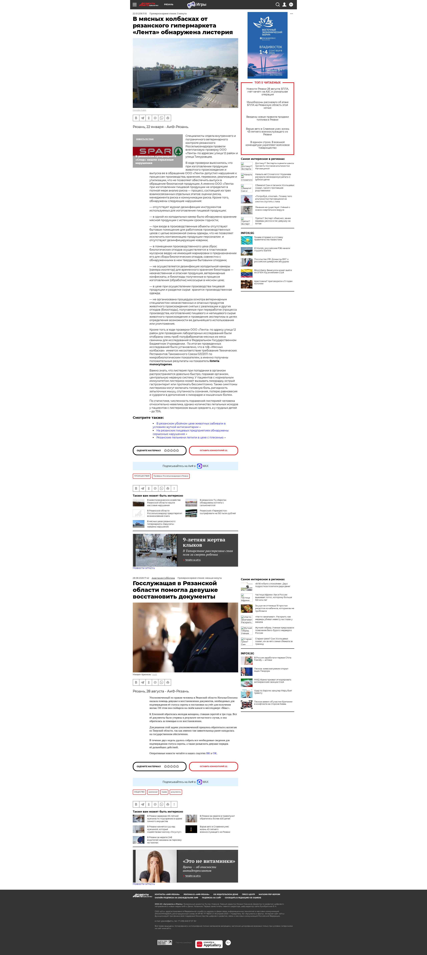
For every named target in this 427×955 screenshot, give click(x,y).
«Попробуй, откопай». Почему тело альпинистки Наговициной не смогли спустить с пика (273, 199)
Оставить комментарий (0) (213, 450)
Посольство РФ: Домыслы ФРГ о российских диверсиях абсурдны (271, 260)
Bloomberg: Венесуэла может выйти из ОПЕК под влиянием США (273, 271)
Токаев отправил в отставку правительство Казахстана (268, 238)
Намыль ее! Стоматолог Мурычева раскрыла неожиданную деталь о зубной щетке (273, 177)
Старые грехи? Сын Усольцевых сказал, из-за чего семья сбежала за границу (274, 641)
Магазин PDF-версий (269, 894)
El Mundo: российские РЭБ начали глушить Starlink (272, 249)
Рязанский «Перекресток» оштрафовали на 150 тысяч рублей (218, 512)
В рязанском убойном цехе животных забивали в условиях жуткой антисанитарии (189, 425)
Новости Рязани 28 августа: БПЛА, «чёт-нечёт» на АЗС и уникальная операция (268, 91)
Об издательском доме (225, 894)
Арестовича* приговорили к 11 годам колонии (273, 282)
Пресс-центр (248, 894)
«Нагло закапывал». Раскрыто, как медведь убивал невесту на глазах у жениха (274, 619)
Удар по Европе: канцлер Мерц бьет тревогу (273, 692)
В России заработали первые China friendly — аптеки (272, 659)
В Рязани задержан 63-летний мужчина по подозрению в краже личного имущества (164, 819)
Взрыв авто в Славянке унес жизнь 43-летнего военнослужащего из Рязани (267, 131)
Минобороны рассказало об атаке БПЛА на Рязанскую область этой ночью (268, 105)
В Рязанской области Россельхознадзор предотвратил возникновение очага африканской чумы (157, 514)
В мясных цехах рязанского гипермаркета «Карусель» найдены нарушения (161, 524)
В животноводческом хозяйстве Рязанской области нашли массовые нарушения (163, 503)
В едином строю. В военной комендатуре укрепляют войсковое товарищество (268, 145)
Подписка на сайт (211, 898)
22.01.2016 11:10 (140, 13)
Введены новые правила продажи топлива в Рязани (267, 118)
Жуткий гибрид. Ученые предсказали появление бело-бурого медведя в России (274, 630)
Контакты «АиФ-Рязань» (167, 894)
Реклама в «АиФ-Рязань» (196, 894)
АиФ (154, 674)
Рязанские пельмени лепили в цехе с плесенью (190, 437)
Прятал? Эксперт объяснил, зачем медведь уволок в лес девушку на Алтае (273, 221)
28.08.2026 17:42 (141, 578)
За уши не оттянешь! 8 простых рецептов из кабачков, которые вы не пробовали (274, 608)
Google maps (139, 110)
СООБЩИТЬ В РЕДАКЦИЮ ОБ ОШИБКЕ (243, 898)
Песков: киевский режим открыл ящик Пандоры (271, 670)
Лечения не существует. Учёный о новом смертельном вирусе (272, 208)
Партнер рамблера (183, 943)
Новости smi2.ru (144, 568)
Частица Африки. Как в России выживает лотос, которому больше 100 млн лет (273, 597)
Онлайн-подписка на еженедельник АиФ (176, 898)
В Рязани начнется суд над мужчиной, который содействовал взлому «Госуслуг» (164, 829)
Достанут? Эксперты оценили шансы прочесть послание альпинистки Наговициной (274, 166)
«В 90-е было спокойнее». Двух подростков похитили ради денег (272, 585)
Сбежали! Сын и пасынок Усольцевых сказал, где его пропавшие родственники (274, 188)
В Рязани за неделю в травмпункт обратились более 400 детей (217, 817)
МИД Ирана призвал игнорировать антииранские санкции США (272, 681)
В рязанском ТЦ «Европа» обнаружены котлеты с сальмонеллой (213, 503)
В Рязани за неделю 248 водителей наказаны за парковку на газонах (164, 840)
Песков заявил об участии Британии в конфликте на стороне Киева (273, 703)
